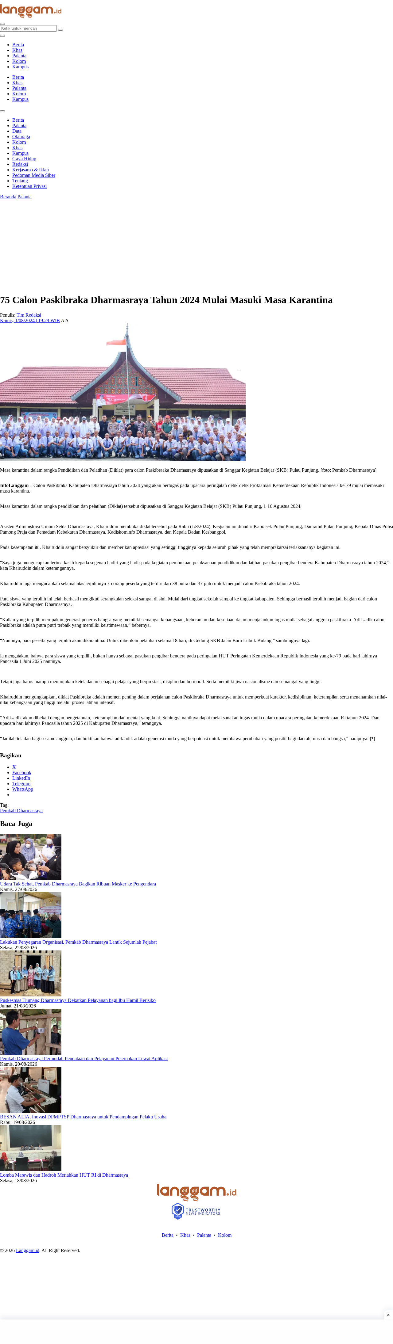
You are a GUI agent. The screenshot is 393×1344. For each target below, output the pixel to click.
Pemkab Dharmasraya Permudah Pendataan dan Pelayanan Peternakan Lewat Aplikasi (84, 1058)
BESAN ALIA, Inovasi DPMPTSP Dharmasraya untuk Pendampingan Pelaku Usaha (83, 1116)
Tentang (20, 180)
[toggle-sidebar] (2, 36)
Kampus (20, 66)
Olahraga (21, 136)
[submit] (60, 30)
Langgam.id (27, 1250)
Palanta (19, 55)
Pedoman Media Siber (33, 175)
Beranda (8, 196)
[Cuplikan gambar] (30, 878)
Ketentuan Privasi (29, 186)
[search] (2, 24)
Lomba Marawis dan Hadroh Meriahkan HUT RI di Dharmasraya (64, 1175)
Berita (18, 44)
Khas (17, 50)
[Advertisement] (196, 1331)
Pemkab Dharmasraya (21, 810)
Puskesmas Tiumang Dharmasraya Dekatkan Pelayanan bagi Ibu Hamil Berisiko (78, 1000)
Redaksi (20, 164)
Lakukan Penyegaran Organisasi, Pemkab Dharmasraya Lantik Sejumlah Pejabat (78, 942)
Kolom (19, 61)
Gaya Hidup (24, 158)
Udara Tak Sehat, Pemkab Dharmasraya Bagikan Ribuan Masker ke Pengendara (78, 883)
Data (16, 131)
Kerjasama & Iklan (30, 169)
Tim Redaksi (29, 315)
